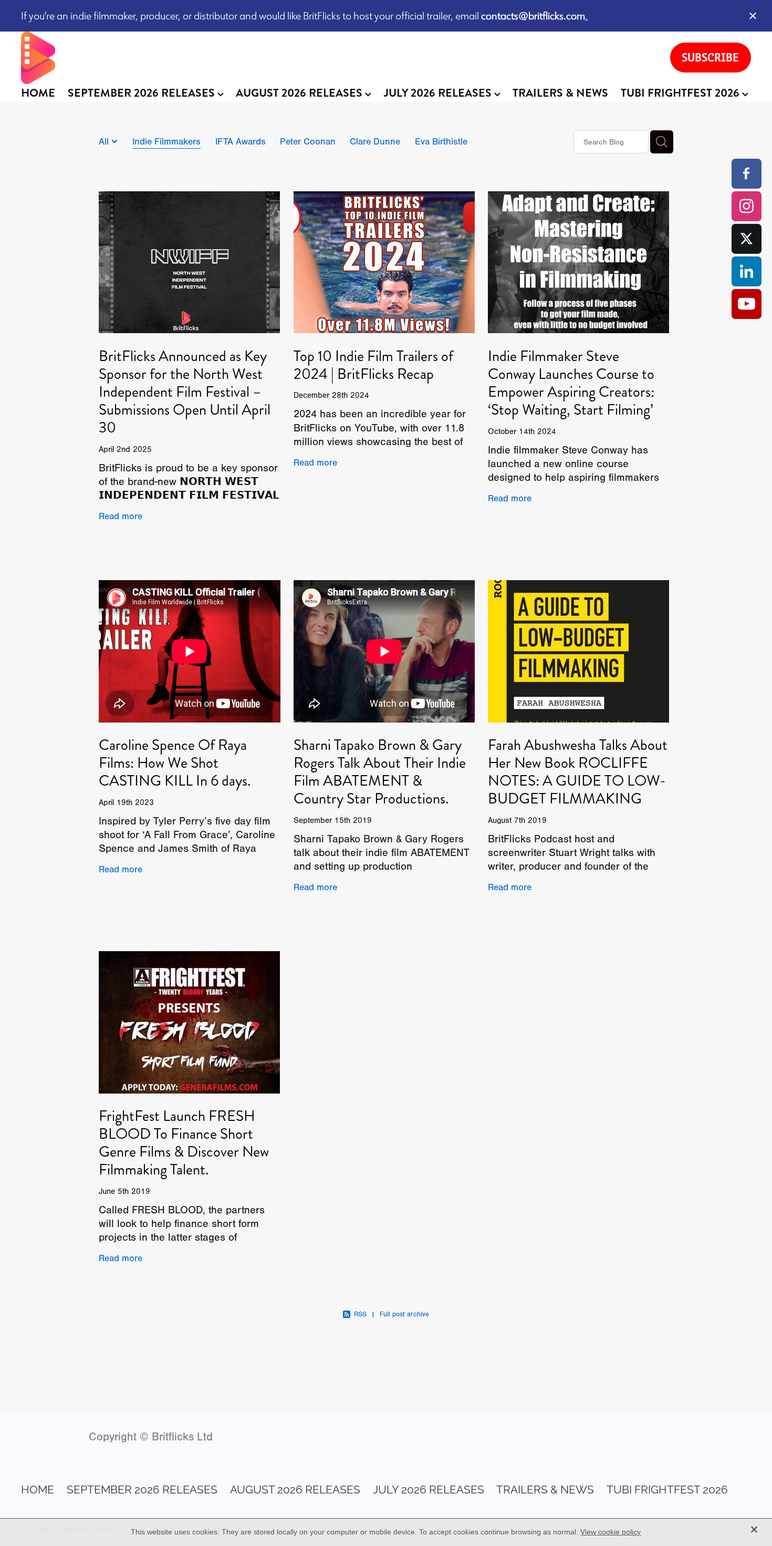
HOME (38, 93)
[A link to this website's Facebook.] (746, 174)
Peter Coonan (308, 141)
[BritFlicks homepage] (335, 58)
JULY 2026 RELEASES (439, 93)
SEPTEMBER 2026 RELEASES (142, 93)
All (105, 141)
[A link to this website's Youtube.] (746, 304)
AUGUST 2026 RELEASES (300, 93)
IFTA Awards (240, 141)
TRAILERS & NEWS (560, 93)
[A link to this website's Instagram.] (746, 206)
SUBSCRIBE (710, 57)
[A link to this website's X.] (746, 239)
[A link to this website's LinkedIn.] (746, 271)
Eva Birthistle (441, 141)
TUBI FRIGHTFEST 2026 (681, 93)
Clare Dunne (375, 141)
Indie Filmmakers (166, 141)
